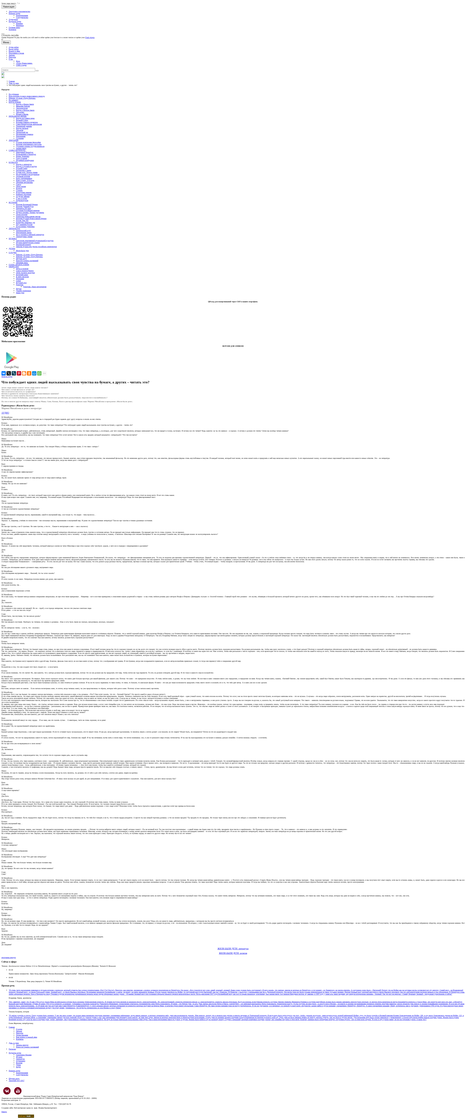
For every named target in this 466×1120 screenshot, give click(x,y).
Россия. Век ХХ (22, 220)
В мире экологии (22, 277)
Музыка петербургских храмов (28, 243)
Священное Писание (23, 1055)
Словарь (19, 190)
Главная (12, 81)
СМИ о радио (21, 65)
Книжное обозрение (23, 194)
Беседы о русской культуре (26, 166)
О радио (19, 1029)
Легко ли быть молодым (25, 273)
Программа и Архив (16, 53)
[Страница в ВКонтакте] (7, 1090)
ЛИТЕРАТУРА (14, 229)
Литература (20, 1059)
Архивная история (23, 176)
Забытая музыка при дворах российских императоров (36, 247)
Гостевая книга (14, 27)
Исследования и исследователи (27, 174)
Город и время (21, 158)
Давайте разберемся (23, 291)
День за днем (14, 83)
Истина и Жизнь (22, 114)
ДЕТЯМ (12, 249)
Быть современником (24, 178)
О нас (11, 59)
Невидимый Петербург (24, 152)
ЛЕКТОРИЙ (13, 140)
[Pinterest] (19, 373)
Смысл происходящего (25, 271)
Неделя (18, 289)
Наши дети (20, 293)
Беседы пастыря (22, 128)
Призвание (20, 279)
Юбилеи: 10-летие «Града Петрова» (29, 257)
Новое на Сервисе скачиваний (27, 1047)
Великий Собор (22, 120)
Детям (18, 1065)
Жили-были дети (22, 251)
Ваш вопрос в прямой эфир (26, 1037)
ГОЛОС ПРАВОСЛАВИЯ (19, 265)
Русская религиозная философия (28, 142)
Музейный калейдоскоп (25, 160)
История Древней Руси (24, 206)
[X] (9, 373)
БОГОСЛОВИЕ (15, 102)
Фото (18, 61)
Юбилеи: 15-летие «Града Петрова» (29, 255)
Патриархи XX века (23, 208)
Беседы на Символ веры (25, 118)
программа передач (8, 957)
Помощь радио (14, 13)
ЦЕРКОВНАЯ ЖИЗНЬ (18, 116)
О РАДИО (13, 253)
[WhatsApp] (39, 373)
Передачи (12, 57)
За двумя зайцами (22, 196)
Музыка (19, 1057)
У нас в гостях (21, 198)
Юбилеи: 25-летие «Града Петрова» (22, 98)
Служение (20, 138)
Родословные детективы (25, 226)
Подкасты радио (15, 21)
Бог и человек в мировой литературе (30, 235)
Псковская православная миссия (28, 216)
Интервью (20, 25)
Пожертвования (22, 15)
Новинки (19, 23)
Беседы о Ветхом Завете (25, 110)
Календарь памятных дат (25, 222)
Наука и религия (22, 269)
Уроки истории (21, 214)
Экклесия (19, 130)
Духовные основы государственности (30, 146)
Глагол (18, 184)
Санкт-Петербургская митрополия (29, 124)
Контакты (12, 29)
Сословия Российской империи (28, 210)
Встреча (19, 188)
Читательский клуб (23, 231)
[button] (2, 33)
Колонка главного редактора (27, 122)
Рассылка (12, 1049)
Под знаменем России (24, 224)
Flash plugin (89, 37)
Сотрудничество (22, 17)
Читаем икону (21, 148)
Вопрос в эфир (14, 51)
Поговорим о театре (23, 170)
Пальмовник (20, 136)
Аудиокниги (20, 1061)
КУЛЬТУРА (13, 162)
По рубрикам (14, 94)
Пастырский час (22, 132)
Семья (18, 281)
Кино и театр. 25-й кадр (25, 180)
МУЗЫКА (13, 239)
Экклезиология (22, 108)
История (19, 1063)
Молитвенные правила (24, 134)
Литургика (20, 112)
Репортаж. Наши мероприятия (34, 287)
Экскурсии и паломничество (19, 11)
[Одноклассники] (29, 373)
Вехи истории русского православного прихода (27, 96)
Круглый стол (21, 283)
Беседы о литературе (24, 164)
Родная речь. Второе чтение (26, 172)
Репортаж (19, 285)
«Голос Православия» (24, 63)
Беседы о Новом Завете (25, 104)
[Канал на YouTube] (17, 1090)
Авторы (12, 55)
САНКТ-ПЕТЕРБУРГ (17, 150)
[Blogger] (24, 373)
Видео (18, 1067)
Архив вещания (22, 1035)
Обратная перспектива (24, 182)
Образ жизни (21, 186)
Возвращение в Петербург (26, 154)
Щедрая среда (21, 259)
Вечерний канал (22, 275)
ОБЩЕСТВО (14, 267)
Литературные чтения (24, 237)
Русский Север (21, 168)
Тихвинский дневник (24, 126)
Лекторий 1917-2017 (16, 1081)
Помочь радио (6, 377)
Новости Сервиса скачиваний (27, 261)
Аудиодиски (13, 19)
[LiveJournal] (14, 373)
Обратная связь (22, 263)
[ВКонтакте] (3, 373)
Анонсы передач (22, 1045)
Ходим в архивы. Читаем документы (30, 212)
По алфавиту (13, 100)
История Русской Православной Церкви (31, 218)
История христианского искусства (29, 144)
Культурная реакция (23, 192)
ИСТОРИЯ (13, 202)
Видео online (14, 49)
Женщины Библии (23, 106)
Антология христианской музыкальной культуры (35, 241)
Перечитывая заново (24, 233)
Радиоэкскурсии (22, 200)
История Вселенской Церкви (27, 204)
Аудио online (14, 47)
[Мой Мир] (34, 373)
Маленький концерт (23, 245)
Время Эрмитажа (22, 156)
